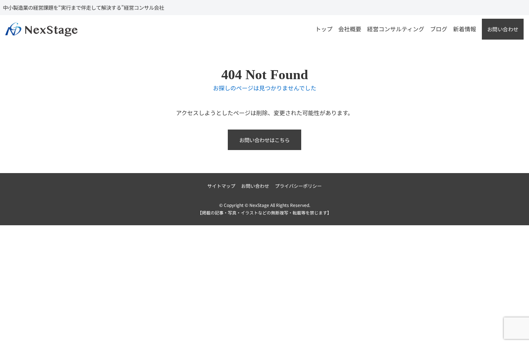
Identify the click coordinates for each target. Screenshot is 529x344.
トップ (324, 28)
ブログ (438, 28)
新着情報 (464, 28)
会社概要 (349, 28)
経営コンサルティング (395, 28)
